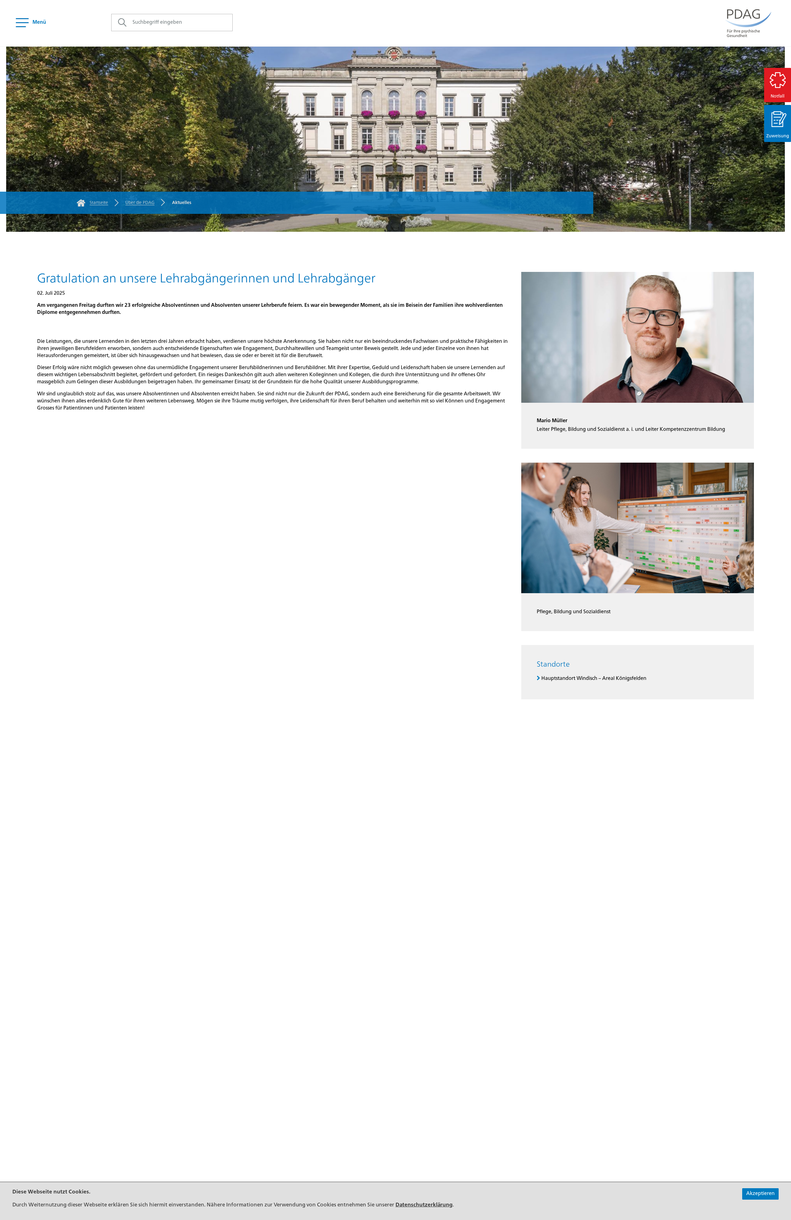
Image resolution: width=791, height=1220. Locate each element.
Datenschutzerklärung (424, 1205)
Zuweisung (777, 136)
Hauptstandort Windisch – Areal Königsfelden (593, 678)
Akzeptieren (760, 1193)
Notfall (778, 96)
